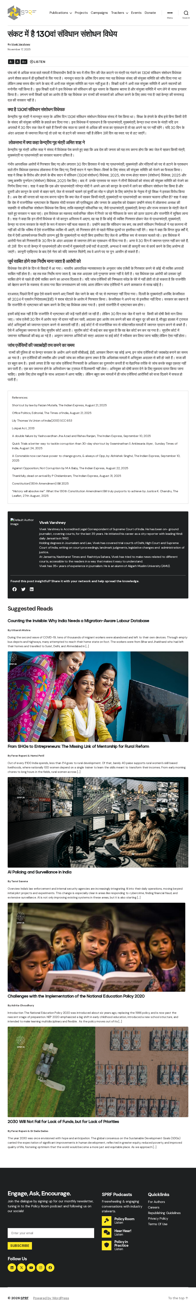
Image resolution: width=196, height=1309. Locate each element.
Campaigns (99, 13)
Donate (150, 13)
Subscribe (19, 1246)
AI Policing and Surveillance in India (39, 872)
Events (136, 13)
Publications (59, 13)
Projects (81, 13)
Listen (118, 1222)
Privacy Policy (158, 1218)
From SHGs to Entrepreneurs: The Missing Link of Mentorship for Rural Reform (79, 747)
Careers (153, 1207)
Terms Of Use (157, 1224)
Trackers (117, 13)
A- (11, 61)
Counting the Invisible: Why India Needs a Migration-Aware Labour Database (78, 621)
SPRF (24, 1298)
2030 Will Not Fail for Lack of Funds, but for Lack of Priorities (63, 1122)
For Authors (156, 1202)
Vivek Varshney (20, 44)
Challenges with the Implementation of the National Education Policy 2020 (76, 996)
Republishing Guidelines (164, 1213)
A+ (24, 61)
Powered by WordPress (51, 1298)
